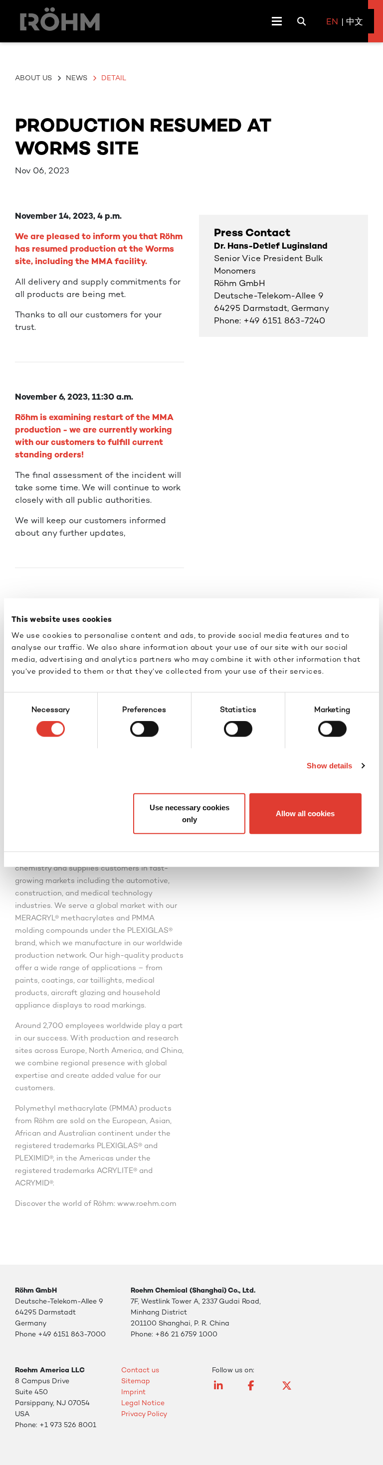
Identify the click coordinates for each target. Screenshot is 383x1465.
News (76, 78)
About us (33, 78)
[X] (292, 1390)
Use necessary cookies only (189, 813)
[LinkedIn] (224, 1390)
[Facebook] (258, 1390)
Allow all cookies (305, 813)
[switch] (144, 729)
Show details (329, 765)
